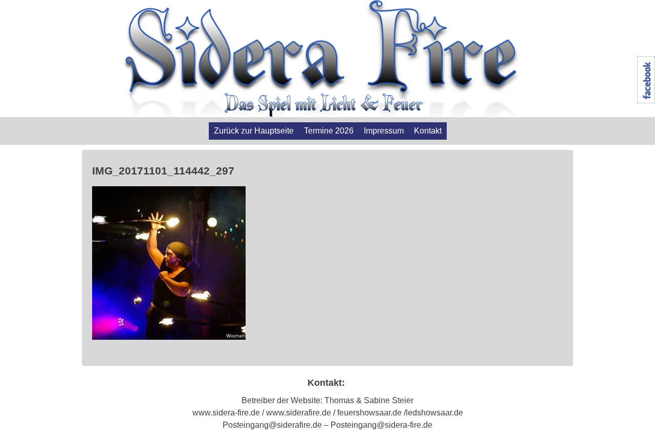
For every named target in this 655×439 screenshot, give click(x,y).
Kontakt (428, 130)
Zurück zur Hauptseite (254, 130)
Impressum (384, 130)
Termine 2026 (329, 130)
